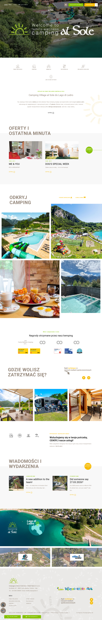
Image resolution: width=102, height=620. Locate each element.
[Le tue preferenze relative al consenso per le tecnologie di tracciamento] (2, 618)
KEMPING (11, 603)
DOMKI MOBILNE (30, 599)
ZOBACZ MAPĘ (79, 197)
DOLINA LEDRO (12, 605)
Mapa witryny (45, 612)
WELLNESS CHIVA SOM (14, 601)
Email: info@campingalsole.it (30, 590)
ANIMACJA (28, 603)
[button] (15, 5)
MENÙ (10, 4)
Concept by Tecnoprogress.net (84, 612)
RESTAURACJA (29, 601)
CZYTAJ (50, 112)
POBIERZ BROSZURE (64, 197)
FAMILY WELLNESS (13, 599)
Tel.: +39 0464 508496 (15, 590)
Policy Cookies (64, 612)
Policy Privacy (54, 612)
